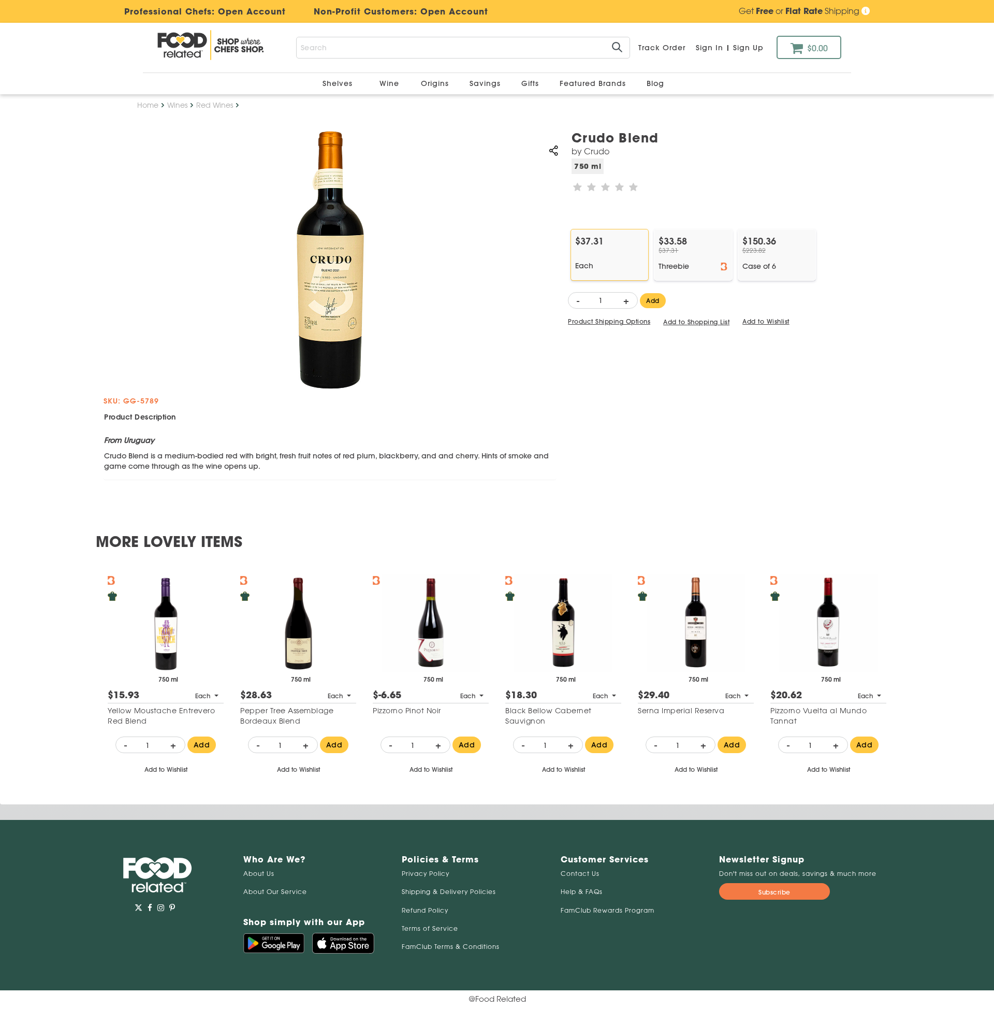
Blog (655, 83)
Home (147, 105)
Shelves (339, 83)
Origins (436, 83)
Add (653, 300)
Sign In (709, 47)
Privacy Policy (425, 873)
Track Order (661, 47)
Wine (389, 83)
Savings (486, 83)
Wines (177, 105)
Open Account (454, 11)
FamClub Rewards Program (607, 910)
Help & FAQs (582, 891)
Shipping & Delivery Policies (449, 891)
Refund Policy (425, 910)
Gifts (531, 83)
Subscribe (774, 892)
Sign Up (748, 47)
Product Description (140, 417)
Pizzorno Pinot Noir (407, 710)
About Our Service (275, 891)
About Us (258, 873)
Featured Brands (594, 83)
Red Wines (214, 105)
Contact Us (580, 873)
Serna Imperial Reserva (681, 710)
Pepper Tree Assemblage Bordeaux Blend (286, 715)
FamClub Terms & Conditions (451, 946)
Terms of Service (430, 928)
